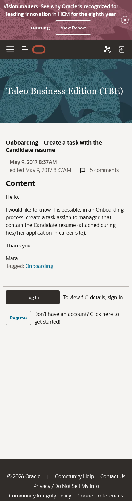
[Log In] (121, 49)
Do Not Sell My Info (76, 485)
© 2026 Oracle (24, 476)
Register (18, 318)
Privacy (41, 485)
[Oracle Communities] (107, 49)
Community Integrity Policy (40, 495)
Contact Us (112, 476)
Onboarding (39, 266)
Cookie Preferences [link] (100, 495)
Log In (32, 297)
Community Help (74, 476)
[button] (25, 49)
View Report (73, 28)
